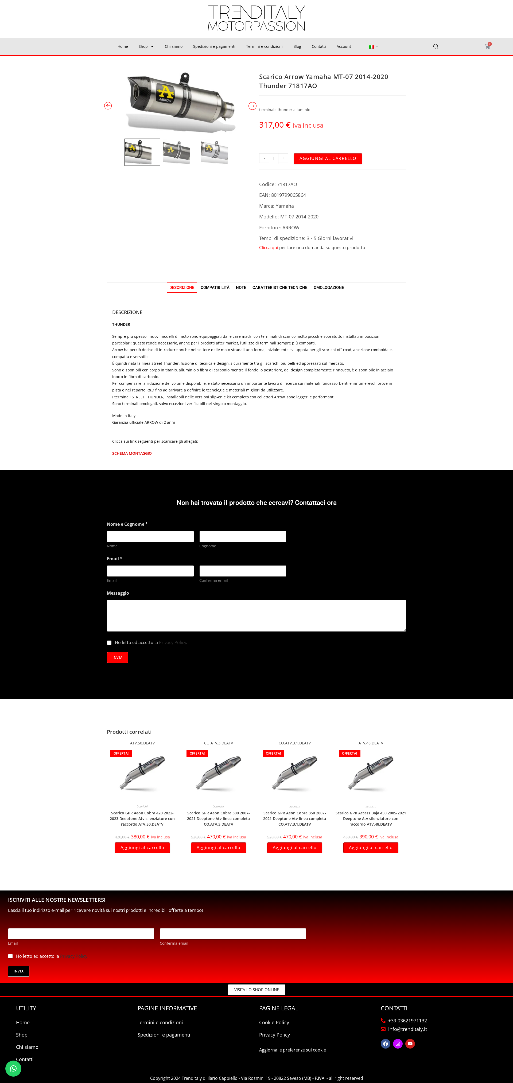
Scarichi (142, 806)
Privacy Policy (172, 642)
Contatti (319, 46)
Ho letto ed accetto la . (151, 642)
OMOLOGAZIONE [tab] (329, 287)
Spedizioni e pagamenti (214, 46)
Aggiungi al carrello (328, 158)
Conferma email (213, 580)
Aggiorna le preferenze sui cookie (292, 1050)
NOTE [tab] (241, 287)
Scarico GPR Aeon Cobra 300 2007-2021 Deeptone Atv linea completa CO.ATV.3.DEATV (218, 818)
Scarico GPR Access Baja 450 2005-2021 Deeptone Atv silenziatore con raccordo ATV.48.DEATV (371, 818)
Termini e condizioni (264, 46)
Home (123, 46)
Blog (297, 46)
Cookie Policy (274, 1022)
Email (112, 580)
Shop (143, 46)
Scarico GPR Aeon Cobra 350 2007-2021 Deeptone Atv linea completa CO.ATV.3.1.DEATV (294, 818)
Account (344, 46)
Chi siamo (173, 46)
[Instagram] (398, 1044)
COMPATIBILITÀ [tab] (215, 287)
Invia (117, 657)
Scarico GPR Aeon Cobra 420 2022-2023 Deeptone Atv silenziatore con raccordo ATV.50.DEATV (142, 818)
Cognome (207, 546)
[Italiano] (371, 46)
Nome (112, 546)
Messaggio (118, 593)
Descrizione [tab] (181, 287)
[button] (13, 1069)
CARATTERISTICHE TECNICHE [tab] (279, 287)
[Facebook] (385, 1044)
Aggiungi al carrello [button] (142, 847)
